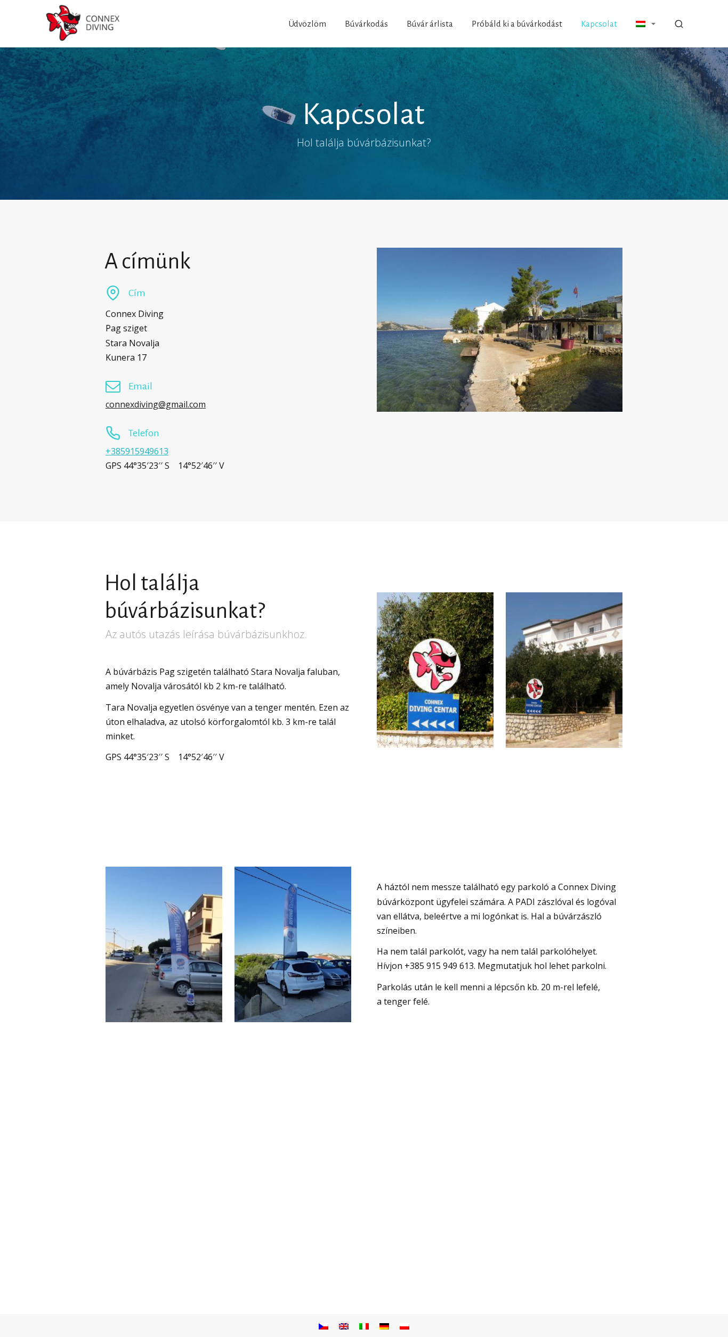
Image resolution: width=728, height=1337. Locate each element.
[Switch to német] (384, 1325)
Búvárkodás (366, 23)
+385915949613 (137, 451)
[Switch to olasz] (364, 1325)
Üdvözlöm (307, 23)
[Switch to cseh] (323, 1325)
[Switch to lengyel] (404, 1325)
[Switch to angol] (344, 1325)
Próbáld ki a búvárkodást (517, 23)
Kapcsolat (599, 23)
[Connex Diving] (83, 23)
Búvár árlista (430, 23)
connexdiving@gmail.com (156, 404)
